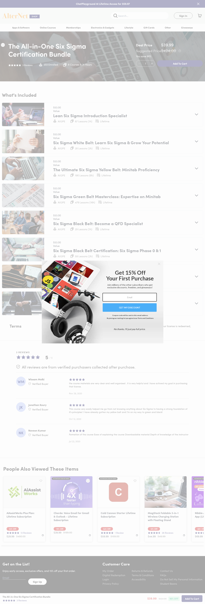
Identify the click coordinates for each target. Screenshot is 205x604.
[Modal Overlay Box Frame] (103, 302)
